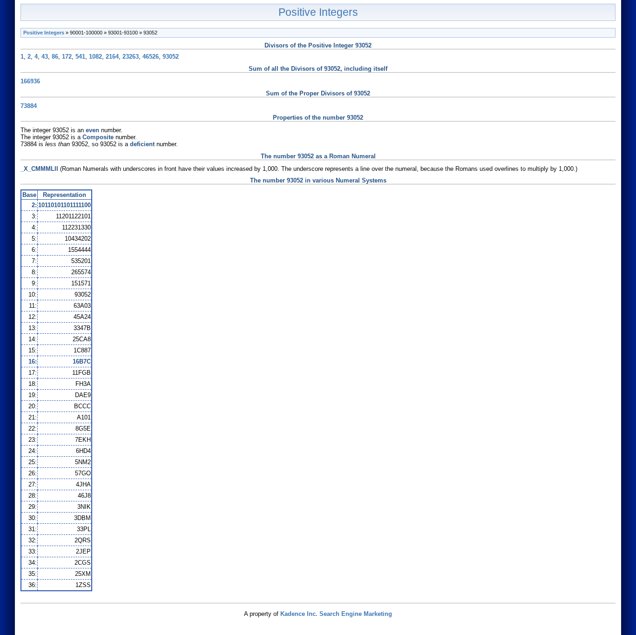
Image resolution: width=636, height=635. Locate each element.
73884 (28, 105)
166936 (30, 81)
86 (55, 56)
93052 (170, 56)
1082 (95, 56)
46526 (150, 56)
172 (67, 56)
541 (80, 56)
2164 (112, 56)
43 (44, 56)
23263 (130, 56)
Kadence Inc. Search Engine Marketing (336, 613)
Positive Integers (318, 12)
